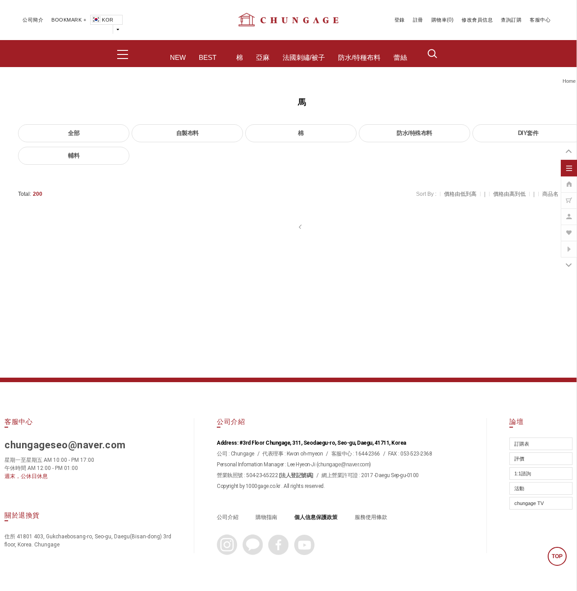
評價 (519, 458)
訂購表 (521, 444)
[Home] (569, 179)
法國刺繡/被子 (304, 57)
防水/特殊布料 (414, 133)
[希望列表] (569, 228)
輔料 (73, 155)
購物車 (439, 20)
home (569, 81)
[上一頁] (301, 227)
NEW (178, 57)
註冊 (418, 20)
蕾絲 (400, 57)
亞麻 (263, 57)
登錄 (399, 20)
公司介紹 (227, 517)
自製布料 (187, 133)
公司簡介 (33, 20)
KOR (108, 20)
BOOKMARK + (68, 20)
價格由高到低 (509, 194)
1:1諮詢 (522, 473)
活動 (519, 488)
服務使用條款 (371, 517)
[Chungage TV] (569, 244)
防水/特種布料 (359, 57)
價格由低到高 (460, 194)
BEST (207, 57)
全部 (73, 133)
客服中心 (540, 20)
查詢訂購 (511, 20)
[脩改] (569, 212)
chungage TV (529, 503)
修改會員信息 (477, 20)
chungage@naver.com (343, 464)
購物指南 (266, 517)
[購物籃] (569, 196)
